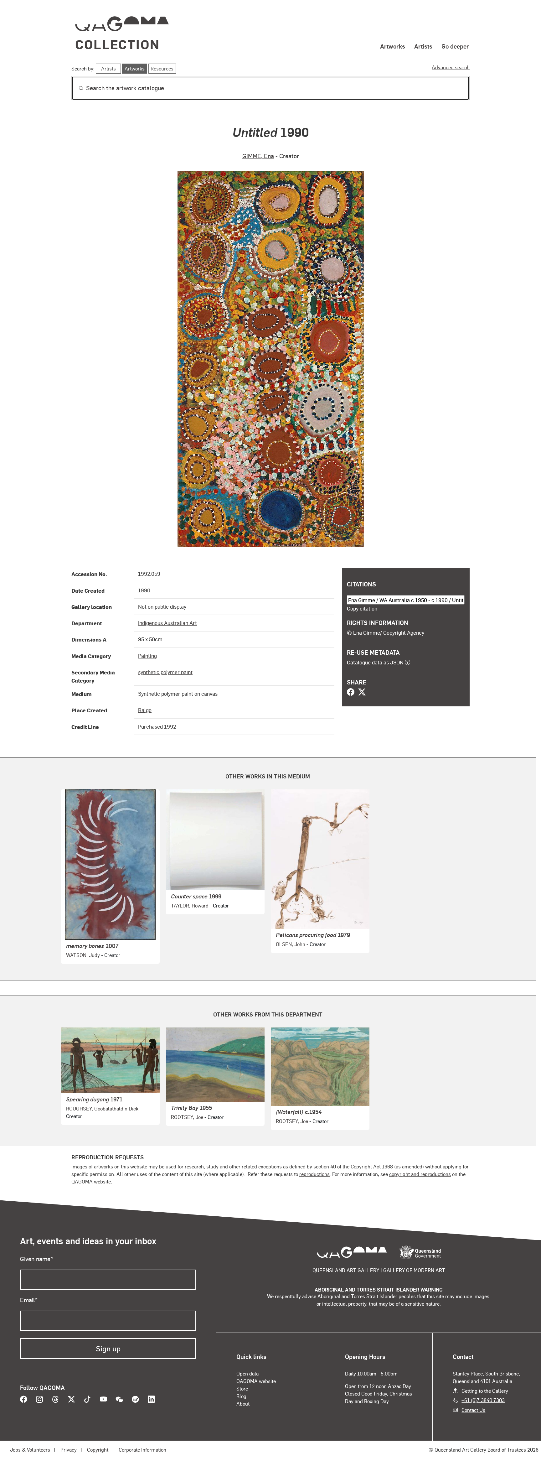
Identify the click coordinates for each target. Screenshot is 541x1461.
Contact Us (473, 1409)
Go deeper (455, 46)
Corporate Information (142, 1449)
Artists (423, 46)
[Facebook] (350, 692)
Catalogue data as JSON (375, 662)
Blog (241, 1396)
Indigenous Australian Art (167, 622)
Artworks (392, 46)
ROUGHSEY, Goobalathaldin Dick (102, 1108)
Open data (247, 1373)
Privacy (68, 1449)
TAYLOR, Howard (190, 905)
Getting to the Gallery (484, 1390)
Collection (117, 44)
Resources (162, 68)
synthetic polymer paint (165, 671)
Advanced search (451, 67)
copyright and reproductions (420, 1174)
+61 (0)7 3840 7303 (483, 1400)
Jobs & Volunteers (30, 1449)
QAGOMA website (256, 1381)
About (243, 1403)
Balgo (145, 709)
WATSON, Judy (83, 955)
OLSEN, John (290, 944)
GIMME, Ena (258, 156)
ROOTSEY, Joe (187, 1117)
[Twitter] (362, 692)
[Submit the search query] (76, 88)
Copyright (97, 1449)
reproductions (314, 1174)
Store (242, 1388)
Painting (147, 655)
